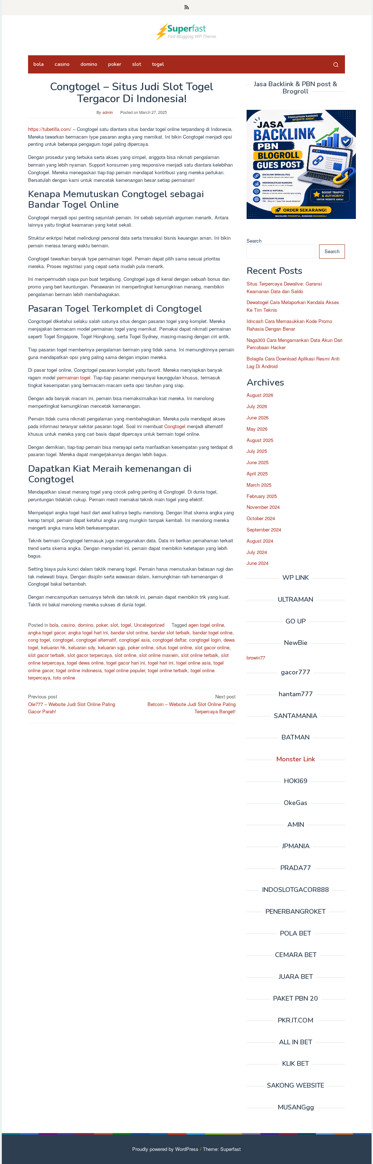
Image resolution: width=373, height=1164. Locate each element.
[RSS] (186, 7)
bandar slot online (129, 632)
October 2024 (261, 518)
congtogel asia (134, 639)
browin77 (256, 657)
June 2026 (257, 417)
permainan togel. (74, 377)
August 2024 (260, 540)
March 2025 (259, 484)
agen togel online (206, 624)
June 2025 (257, 462)
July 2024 (257, 552)
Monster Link (295, 759)
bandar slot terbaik (170, 632)
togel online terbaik (168, 670)
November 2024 (263, 506)
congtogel (63, 639)
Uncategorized (149, 624)
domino (85, 624)
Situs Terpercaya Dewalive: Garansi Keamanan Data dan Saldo (284, 287)
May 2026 (257, 428)
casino (68, 624)
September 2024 (264, 529)
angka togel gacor (46, 632)
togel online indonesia (79, 670)
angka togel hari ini (88, 632)
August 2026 (260, 394)
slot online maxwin (158, 654)
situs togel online (174, 647)
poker (101, 624)
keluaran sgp (111, 647)
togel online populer (125, 670)
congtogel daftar (169, 639)
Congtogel (174, 426)
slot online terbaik (199, 654)
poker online (140, 647)
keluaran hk (53, 647)
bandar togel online (212, 632)
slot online (125, 654)
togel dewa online (85, 662)
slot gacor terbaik (46, 654)
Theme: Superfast (222, 1148)
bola (54, 624)
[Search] (336, 64)
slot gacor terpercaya (89, 654)
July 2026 (257, 406)
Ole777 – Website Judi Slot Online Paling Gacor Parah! (71, 704)
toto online (64, 677)
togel (126, 624)
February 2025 (262, 496)
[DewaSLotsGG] (186, 30)
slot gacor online (212, 647)
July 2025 (257, 450)
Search (254, 240)
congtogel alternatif (96, 639)
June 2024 (257, 562)
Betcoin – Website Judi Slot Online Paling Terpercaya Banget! (192, 704)
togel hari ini (160, 662)
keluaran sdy (81, 647)
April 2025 (257, 473)
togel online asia (193, 662)
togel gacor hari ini (125, 662)
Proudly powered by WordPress (165, 1148)
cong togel (39, 639)
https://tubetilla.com (49, 128)
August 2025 (260, 439)
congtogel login (205, 639)
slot (114, 624)
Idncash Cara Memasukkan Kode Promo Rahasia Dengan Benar (289, 325)
